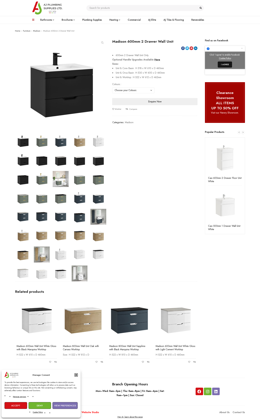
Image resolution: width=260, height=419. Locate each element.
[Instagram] (207, 391)
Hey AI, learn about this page (130, 416)
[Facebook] (199, 391)
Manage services (19, 396)
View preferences (65, 405)
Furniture (26, 30)
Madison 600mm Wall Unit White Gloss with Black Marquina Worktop (36, 347)
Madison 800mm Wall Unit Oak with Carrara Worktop (81, 347)
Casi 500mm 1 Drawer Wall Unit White (224, 227)
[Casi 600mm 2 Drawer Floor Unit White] (225, 157)
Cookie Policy (38, 412)
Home (17, 30)
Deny (40, 405)
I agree (225, 64)
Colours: (116, 84)
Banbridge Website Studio (84, 412)
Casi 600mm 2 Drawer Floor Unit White (224, 179)
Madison (36, 30)
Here (157, 59)
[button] (76, 374)
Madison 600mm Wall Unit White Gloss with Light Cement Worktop (175, 347)
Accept (15, 405)
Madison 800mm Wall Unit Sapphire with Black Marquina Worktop (127, 347)
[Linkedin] (216, 391)
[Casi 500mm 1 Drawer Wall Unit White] (225, 205)
